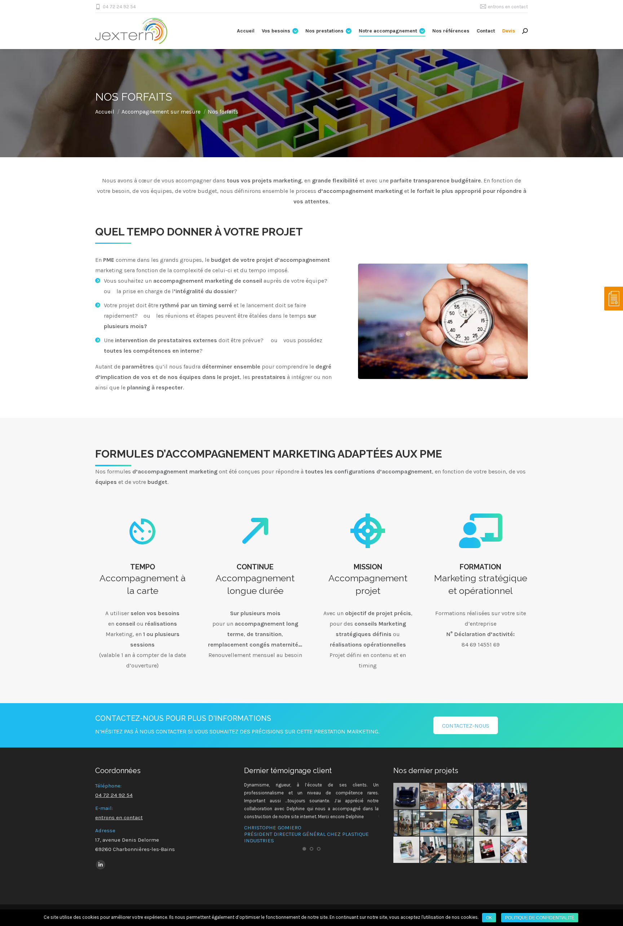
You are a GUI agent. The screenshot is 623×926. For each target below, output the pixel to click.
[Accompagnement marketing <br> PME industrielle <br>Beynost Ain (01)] (514, 850)
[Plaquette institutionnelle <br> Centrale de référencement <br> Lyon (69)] (487, 850)
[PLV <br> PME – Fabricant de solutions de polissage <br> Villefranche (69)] (433, 823)
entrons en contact (508, 6)
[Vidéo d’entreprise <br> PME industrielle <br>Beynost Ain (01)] (460, 850)
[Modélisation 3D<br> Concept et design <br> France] (406, 796)
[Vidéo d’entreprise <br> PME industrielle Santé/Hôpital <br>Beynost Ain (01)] (406, 823)
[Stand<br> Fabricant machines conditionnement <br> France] (433, 796)
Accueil (104, 111)
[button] (304, 849)
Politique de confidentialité (539, 917)
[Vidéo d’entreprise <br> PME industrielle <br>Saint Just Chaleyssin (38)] (433, 850)
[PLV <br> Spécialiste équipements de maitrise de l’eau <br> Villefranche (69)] (487, 823)
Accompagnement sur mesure (160, 111)
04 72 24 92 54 (119, 6)
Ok (489, 917)
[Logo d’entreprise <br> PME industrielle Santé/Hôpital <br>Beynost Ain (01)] (514, 796)
